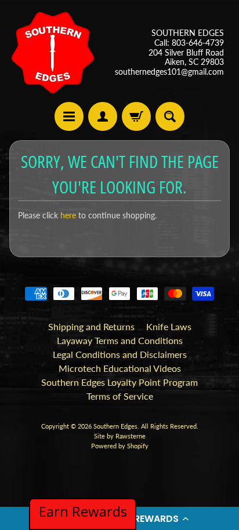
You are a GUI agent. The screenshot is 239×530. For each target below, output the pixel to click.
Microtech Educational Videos (120, 368)
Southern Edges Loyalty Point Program (119, 382)
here (68, 215)
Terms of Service (119, 395)
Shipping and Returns (91, 326)
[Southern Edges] (52, 52)
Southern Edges (115, 426)
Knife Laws (168, 326)
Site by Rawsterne (120, 436)
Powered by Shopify (120, 445)
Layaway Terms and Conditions (120, 340)
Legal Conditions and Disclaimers (120, 354)
